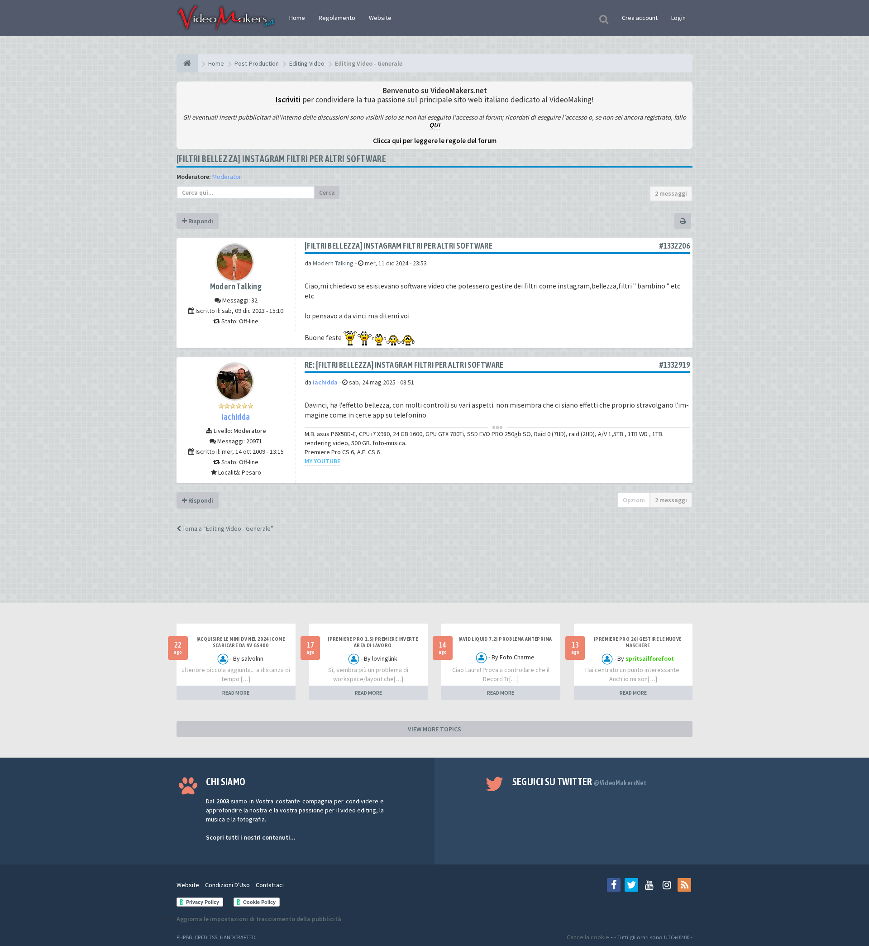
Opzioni (634, 500)
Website (380, 18)
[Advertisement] (434, 576)
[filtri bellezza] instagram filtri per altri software (281, 159)
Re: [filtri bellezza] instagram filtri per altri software (404, 365)
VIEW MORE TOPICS (434, 729)
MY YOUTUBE (322, 461)
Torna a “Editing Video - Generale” (227, 528)
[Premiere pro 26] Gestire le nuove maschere (638, 642)
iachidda (235, 417)
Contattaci (270, 885)
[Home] (187, 63)
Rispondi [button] (200, 221)
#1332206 (674, 245)
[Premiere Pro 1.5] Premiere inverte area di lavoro (373, 642)
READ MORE (235, 692)
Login (678, 18)
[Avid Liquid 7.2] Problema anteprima (505, 639)
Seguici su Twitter (579, 782)
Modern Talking (236, 286)
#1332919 (674, 365)
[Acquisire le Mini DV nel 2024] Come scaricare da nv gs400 (240, 642)
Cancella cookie (588, 937)
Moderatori (227, 177)
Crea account (640, 18)
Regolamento (337, 18)
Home (297, 18)
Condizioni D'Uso (227, 885)
